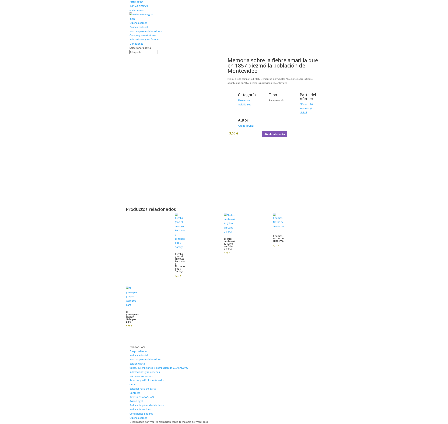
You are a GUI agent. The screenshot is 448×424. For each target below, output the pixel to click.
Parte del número (308, 96)
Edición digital (137, 363)
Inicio (132, 18)
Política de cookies (140, 409)
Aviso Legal (136, 401)
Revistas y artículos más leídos (147, 380)
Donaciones (136, 43)
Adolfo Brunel (246, 125)
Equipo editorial (138, 351)
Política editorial (139, 27)
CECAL (133, 384)
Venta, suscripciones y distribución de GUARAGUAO (159, 367)
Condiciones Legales (141, 413)
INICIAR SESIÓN (139, 6)
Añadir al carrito (274, 134)
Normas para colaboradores (146, 31)
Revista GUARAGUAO (142, 397)
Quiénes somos (138, 22)
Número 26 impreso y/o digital (306, 108)
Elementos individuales (273, 78)
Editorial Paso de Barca (143, 388)
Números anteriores (141, 376)
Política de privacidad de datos (147, 405)
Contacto (135, 392)
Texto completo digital (247, 78)
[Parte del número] (295, 97)
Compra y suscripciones (143, 35)
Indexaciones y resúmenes (145, 39)
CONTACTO (136, 2)
